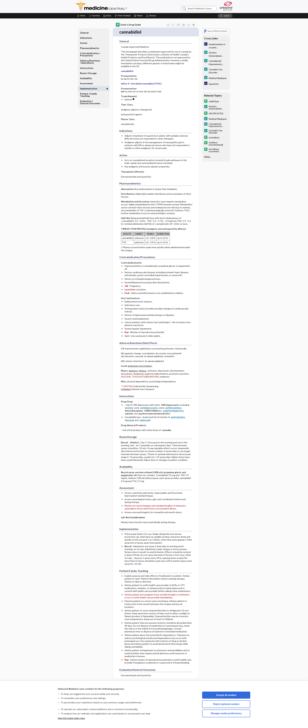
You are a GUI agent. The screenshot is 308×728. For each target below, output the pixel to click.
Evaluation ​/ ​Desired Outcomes (90, 102)
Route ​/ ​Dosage (88, 73)
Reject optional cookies (226, 704)
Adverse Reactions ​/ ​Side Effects (90, 61)
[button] (151, 15)
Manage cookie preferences (226, 713)
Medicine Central (115, 6)
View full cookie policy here (71, 718)
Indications (86, 37)
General (84, 32)
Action (83, 43)
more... (207, 156)
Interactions (86, 68)
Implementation (88, 88)
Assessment (86, 83)
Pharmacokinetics (89, 48)
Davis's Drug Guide (130, 24)
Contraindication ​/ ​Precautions (90, 54)
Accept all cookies (226, 695)
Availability (86, 78)
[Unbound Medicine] (226, 6)
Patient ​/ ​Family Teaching (88, 94)
